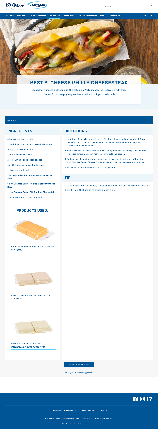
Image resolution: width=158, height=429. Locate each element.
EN (145, 16)
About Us (10, 16)
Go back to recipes (79, 364)
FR (150, 16)
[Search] (152, 6)
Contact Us (115, 16)
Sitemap (103, 411)
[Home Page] (42, 6)
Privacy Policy (70, 411)
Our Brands (22, 16)
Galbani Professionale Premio (92, 16)
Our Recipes (54, 16)
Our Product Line (38, 16)
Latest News (68, 16)
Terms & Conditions (88, 411)
